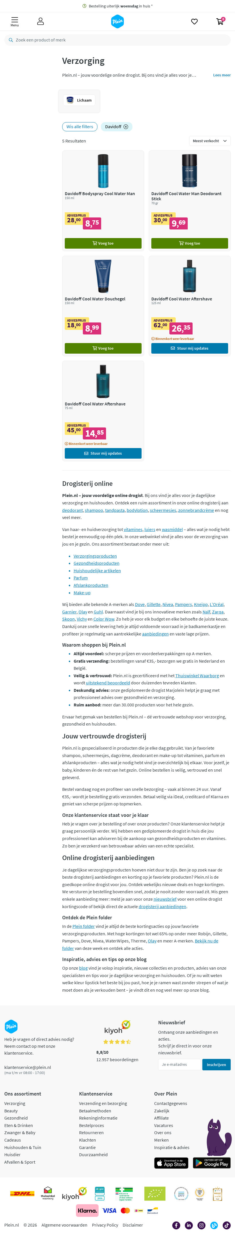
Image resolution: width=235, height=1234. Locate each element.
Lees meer (222, 75)
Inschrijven (216, 1064)
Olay (83, 612)
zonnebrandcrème (196, 510)
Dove (140, 604)
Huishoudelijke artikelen (97, 570)
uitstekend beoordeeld (108, 683)
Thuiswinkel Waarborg (197, 675)
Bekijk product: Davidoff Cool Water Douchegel (103, 306)
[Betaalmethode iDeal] (138, 1210)
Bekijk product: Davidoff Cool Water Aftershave (189, 306)
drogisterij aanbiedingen (162, 906)
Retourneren (91, 1132)
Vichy (82, 619)
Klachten (87, 1140)
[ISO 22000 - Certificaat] (181, 1194)
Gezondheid (16, 1118)
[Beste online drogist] (200, 1194)
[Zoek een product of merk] (9, 40)
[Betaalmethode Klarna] (87, 1210)
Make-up (82, 592)
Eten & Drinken (18, 1125)
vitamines (133, 529)
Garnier (69, 612)
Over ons (162, 1132)
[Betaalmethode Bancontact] (152, 1210)
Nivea (167, 604)
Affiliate (161, 1118)
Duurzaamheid (93, 1154)
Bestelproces (91, 1125)
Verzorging (14, 1103)
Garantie (87, 1147)
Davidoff (113, 126)
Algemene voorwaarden (64, 1225)
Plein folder (84, 926)
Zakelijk (161, 1111)
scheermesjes (163, 510)
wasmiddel (172, 529)
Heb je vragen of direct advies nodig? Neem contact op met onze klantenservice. (39, 1046)
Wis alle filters (79, 126)
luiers (149, 529)
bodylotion (137, 510)
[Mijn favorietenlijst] (194, 21)
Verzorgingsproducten (95, 556)
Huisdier (12, 1154)
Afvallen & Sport (19, 1162)
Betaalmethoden (95, 1111)
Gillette (153, 604)
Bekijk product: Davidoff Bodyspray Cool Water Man (103, 201)
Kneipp (201, 604)
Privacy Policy (105, 1225)
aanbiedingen (155, 634)
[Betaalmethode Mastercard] (125, 1210)
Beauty (10, 1111)
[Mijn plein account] (40, 21)
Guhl (98, 612)
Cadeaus (12, 1140)
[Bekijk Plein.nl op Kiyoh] (74, 1194)
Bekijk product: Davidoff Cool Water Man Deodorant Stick (189, 201)
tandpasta (115, 510)
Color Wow (103, 619)
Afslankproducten (91, 585)
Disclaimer (133, 1225)
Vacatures (163, 1125)
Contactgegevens (170, 1103)
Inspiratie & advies (171, 1147)
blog (83, 968)
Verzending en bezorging (103, 1103)
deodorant (72, 510)
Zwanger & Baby (19, 1132)
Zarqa (218, 612)
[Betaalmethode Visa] (109, 1210)
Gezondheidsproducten (97, 563)
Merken (161, 1140)
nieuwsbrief (165, 899)
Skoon (68, 619)
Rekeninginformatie (98, 1118)
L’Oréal (217, 604)
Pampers (183, 604)
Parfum (81, 578)
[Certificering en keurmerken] (155, 1194)
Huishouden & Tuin (22, 1147)
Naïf (206, 612)
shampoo (94, 510)
